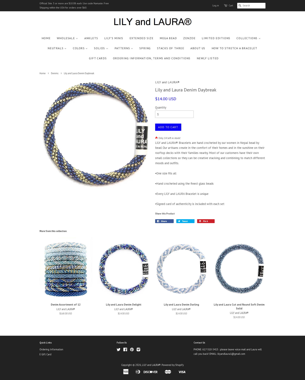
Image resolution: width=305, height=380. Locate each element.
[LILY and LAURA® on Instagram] (138, 350)
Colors (79, 48)
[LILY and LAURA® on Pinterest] (132, 350)
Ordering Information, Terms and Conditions (151, 58)
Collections (247, 38)
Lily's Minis (113, 38)
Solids (100, 48)
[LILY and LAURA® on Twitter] (119, 350)
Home (46, 38)
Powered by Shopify (173, 365)
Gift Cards (98, 58)
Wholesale (66, 38)
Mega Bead (168, 38)
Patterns (123, 48)
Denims (54, 73)
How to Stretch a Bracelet (234, 48)
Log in (216, 5)
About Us (197, 48)
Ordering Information (51, 349)
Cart (231, 5)
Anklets (91, 38)
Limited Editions (216, 38)
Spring (145, 48)
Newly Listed (208, 58)
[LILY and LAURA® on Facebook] (125, 350)
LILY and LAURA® (151, 365)
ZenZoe (189, 38)
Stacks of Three (170, 48)
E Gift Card (45, 354)
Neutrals (56, 48)
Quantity (160, 107)
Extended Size (142, 38)
